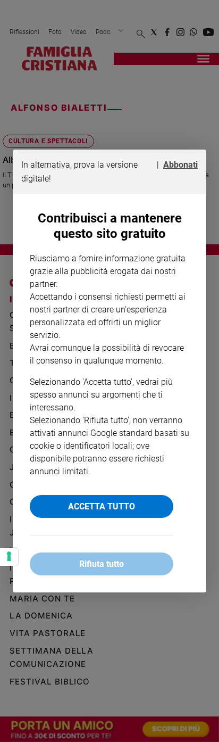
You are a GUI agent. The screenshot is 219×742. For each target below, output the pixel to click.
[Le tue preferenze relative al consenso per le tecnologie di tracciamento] (9, 557)
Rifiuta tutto (101, 564)
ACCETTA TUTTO (101, 506)
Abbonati (180, 165)
